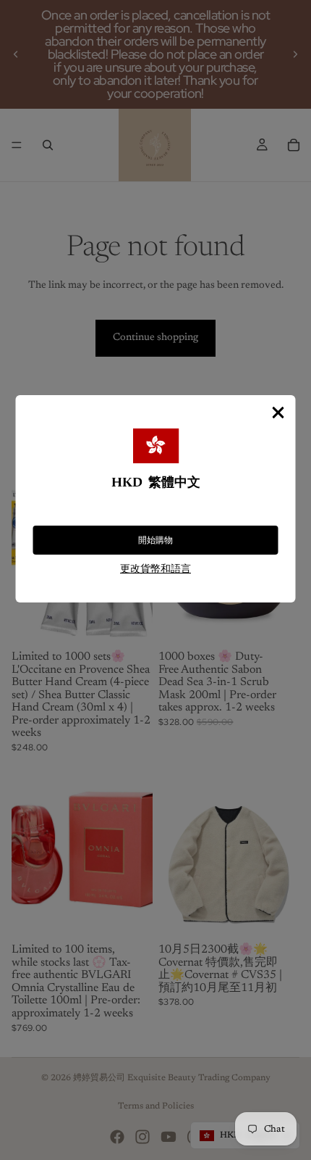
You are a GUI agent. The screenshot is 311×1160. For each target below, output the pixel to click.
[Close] (278, 412)
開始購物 (155, 540)
